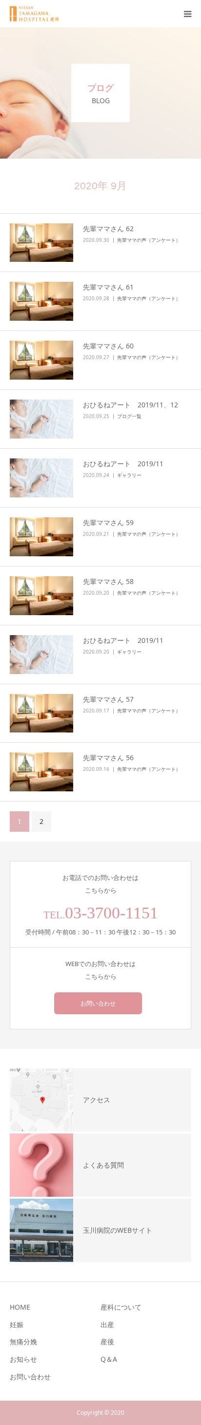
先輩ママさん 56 (108, 757)
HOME (20, 1307)
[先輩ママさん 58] (41, 595)
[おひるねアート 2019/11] (41, 477)
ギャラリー (129, 475)
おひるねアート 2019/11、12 (130, 404)
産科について (120, 1307)
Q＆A (108, 1359)
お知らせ (23, 1359)
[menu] (187, 13)
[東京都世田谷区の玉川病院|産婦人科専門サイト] (38, 13)
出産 (107, 1324)
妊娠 (16, 1324)
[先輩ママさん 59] (41, 536)
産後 (107, 1341)
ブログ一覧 (129, 416)
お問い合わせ (98, 1003)
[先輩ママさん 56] (41, 771)
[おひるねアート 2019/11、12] (41, 419)
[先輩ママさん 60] (41, 360)
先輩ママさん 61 (108, 287)
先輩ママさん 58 (108, 581)
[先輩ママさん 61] (41, 301)
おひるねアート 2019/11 (126, 463)
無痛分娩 (23, 1341)
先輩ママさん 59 (108, 522)
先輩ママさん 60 (108, 345)
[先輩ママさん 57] (41, 713)
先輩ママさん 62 (108, 228)
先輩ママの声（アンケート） (149, 240)
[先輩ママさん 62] (41, 242)
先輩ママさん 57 (108, 699)
